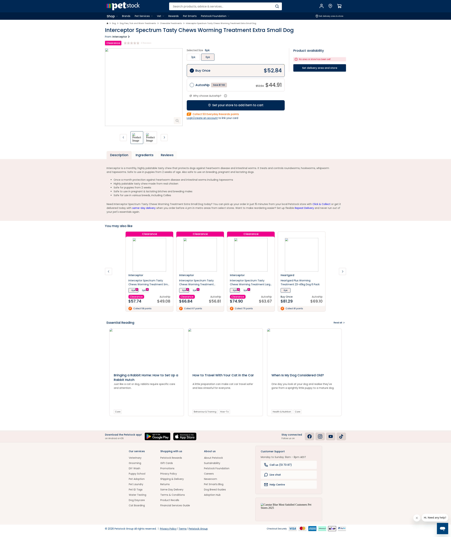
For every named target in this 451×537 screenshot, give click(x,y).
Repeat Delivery (304, 208)
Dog (114, 23)
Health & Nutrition (282, 411)
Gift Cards (166, 463)
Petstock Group (198, 528)
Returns (165, 484)
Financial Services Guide (175, 505)
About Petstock (213, 458)
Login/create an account (202, 118)
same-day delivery (144, 208)
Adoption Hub (212, 495)
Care (117, 411)
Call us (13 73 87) (281, 465)
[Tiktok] (341, 436)
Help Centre (277, 484)
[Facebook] (309, 436)
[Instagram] (320, 436)
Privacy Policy (168, 473)
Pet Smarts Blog (213, 484)
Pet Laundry (136, 484)
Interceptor (119, 36)
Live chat (275, 474)
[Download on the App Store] (184, 436)
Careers (209, 473)
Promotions (167, 468)
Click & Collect (321, 204)
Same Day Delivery (171, 489)
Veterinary (135, 458)
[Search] (277, 6)
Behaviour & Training (205, 411)
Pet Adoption (137, 479)
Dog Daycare (137, 500)
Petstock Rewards (171, 458)
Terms (183, 528)
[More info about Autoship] (225, 95)
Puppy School (137, 473)
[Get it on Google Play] (157, 436)
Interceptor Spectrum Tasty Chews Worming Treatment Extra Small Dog (221, 23)
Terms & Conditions (172, 495)
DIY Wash (134, 468)
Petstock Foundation (216, 468)
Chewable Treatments (171, 23)
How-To (224, 411)
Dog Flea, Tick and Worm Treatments (138, 23)
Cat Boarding (137, 505)
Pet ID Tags (136, 489)
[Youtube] (330, 436)
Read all (338, 322)
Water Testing (137, 495)
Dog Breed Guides (215, 489)
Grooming (135, 463)
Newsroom (210, 479)
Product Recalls (169, 500)
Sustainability (212, 463)
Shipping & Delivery (172, 479)
